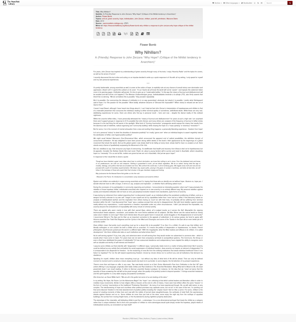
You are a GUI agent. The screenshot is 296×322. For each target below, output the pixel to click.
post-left (154, 18)
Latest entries (162, 318)
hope (121, 18)
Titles (141, 318)
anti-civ (104, 18)
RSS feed (133, 318)
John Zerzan (139, 18)
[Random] (261, 3)
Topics (153, 318)
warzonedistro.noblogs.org (113, 23)
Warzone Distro (172, 18)
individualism (129, 18)
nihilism (147, 18)
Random (126, 318)
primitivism (162, 18)
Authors (147, 318)
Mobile (170, 318)
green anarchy (113, 18)
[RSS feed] (258, 3)
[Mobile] (254, 3)
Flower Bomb (107, 16)
